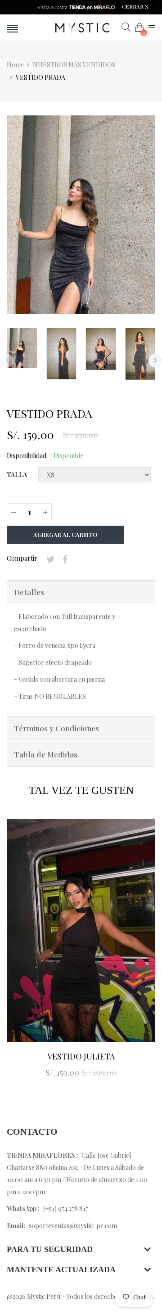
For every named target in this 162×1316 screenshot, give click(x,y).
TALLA (17, 474)
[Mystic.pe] (81, 27)
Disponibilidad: (27, 455)
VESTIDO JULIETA (81, 1056)
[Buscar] (126, 27)
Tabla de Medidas (45, 754)
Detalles (29, 592)
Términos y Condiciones (56, 728)
